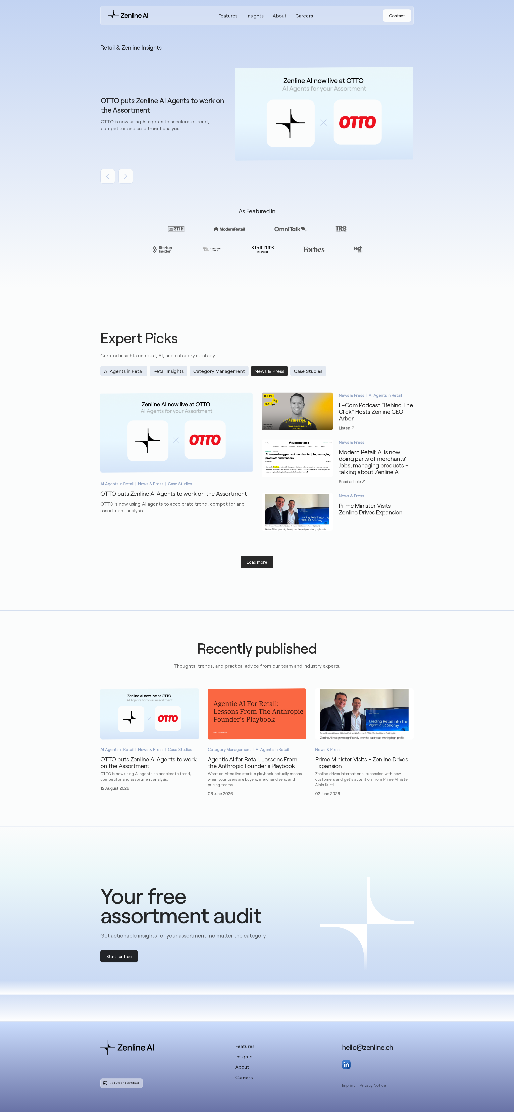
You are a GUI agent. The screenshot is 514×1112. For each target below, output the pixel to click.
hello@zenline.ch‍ (367, 1047)
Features (228, 15)
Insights (255, 15)
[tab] (123, 371)
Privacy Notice (373, 1085)
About (280, 15)
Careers (304, 15)
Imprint (348, 1085)
